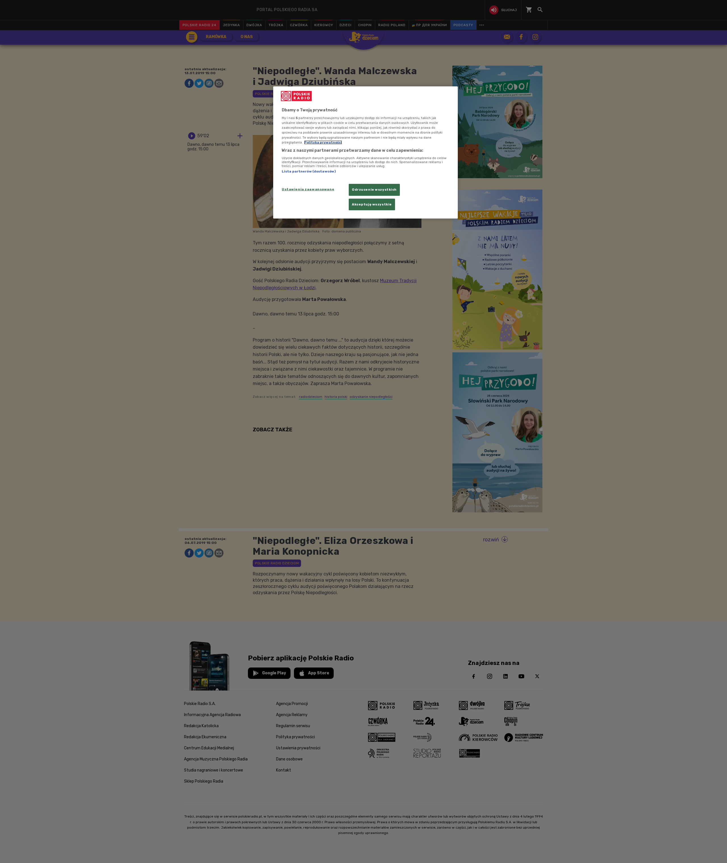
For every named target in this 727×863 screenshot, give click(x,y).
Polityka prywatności (323, 142)
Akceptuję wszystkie (372, 204)
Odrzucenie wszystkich (374, 190)
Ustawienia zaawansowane (308, 189)
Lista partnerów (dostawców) (309, 171)
